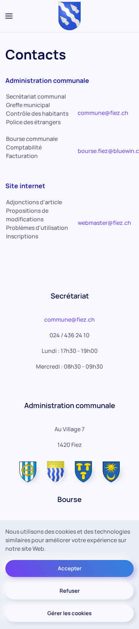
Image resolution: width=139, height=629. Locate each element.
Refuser (70, 590)
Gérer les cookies (69, 613)
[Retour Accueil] (69, 16)
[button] (8, 16)
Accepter (70, 568)
